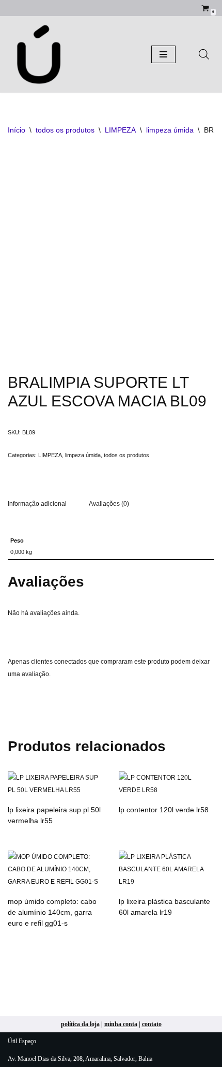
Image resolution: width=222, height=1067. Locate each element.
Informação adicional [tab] (37, 503)
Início (16, 130)
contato (152, 1024)
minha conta (120, 1024)
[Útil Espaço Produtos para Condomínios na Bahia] (39, 54)
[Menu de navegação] (163, 54)
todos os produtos (65, 130)
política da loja (80, 1024)
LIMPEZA (120, 130)
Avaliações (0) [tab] (109, 503)
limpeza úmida (170, 130)
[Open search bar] (204, 54)
